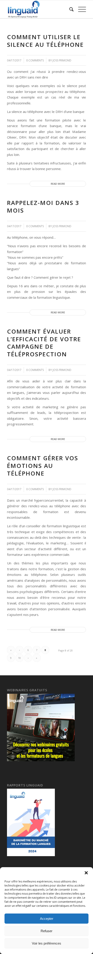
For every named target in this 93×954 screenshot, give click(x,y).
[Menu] (80, 9)
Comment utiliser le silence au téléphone (45, 41)
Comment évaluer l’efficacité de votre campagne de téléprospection (44, 342)
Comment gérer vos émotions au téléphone (42, 465)
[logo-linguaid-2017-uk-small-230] (38, 9)
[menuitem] (69, 9)
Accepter (46, 918)
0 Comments (35, 60)
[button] (86, 873)
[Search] (69, 9)
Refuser (46, 931)
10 (19, 658)
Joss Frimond (62, 60)
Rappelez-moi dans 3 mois (43, 206)
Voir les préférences (46, 943)
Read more (58, 183)
